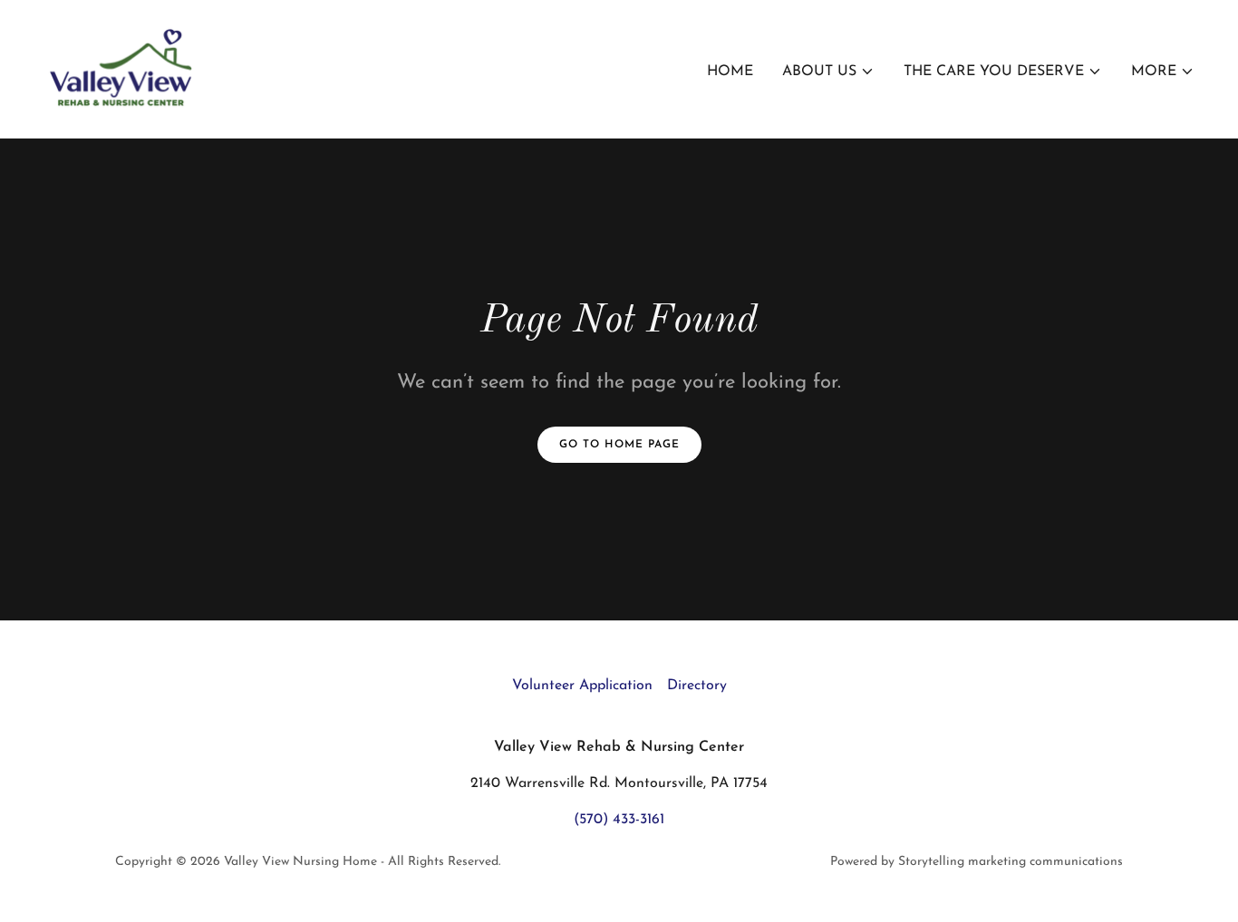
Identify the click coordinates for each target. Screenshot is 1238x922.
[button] (828, 71)
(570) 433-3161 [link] (619, 819)
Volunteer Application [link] (582, 685)
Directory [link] (697, 685)
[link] (122, 68)
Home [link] (730, 71)
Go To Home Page (619, 444)
